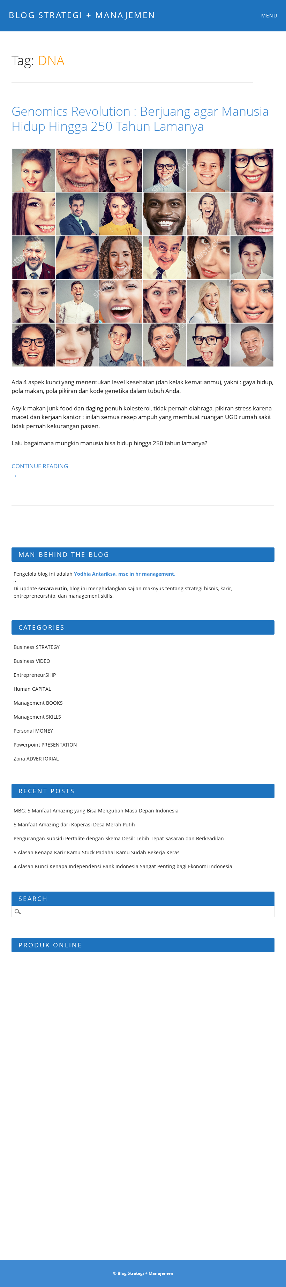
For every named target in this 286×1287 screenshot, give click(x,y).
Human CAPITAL (32, 689)
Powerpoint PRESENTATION (45, 744)
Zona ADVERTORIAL (36, 758)
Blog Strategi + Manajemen (82, 15)
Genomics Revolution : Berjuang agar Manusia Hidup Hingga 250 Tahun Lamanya (140, 119)
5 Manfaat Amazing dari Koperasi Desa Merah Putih (74, 824)
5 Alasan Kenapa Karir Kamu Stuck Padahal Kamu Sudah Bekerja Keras (97, 852)
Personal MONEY (33, 730)
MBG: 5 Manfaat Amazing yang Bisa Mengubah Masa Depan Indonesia (96, 810)
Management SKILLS (37, 716)
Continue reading (40, 470)
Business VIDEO (32, 661)
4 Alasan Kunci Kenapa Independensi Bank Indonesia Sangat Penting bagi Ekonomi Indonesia (123, 866)
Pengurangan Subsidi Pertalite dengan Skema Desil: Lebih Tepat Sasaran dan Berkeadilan (119, 838)
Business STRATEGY (37, 647)
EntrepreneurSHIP (35, 675)
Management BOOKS (38, 702)
